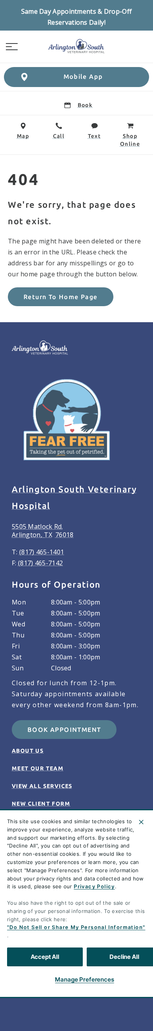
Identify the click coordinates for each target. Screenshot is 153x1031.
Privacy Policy (94, 886)
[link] (76, 46)
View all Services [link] (42, 786)
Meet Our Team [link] (38, 768)
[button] (12, 46)
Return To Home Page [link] (61, 296)
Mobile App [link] (83, 76)
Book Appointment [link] (64, 729)
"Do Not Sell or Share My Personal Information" (76, 927)
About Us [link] (28, 751)
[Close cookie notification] (141, 822)
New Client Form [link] (41, 803)
